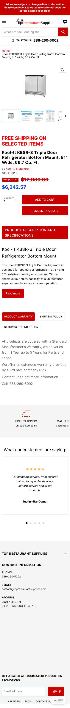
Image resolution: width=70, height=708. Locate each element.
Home (6, 50)
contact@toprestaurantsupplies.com (24, 589)
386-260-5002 (11, 576)
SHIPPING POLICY (51, 316)
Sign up (56, 691)
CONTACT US (43, 701)
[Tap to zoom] (62, 69)
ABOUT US (14, 701)
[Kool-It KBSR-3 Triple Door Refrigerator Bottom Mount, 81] (11, 116)
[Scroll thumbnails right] (65, 116)
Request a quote (45, 211)
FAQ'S (28, 701)
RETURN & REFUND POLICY (21, 327)
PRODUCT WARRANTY (18, 316)
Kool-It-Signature (17, 168)
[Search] (63, 32)
